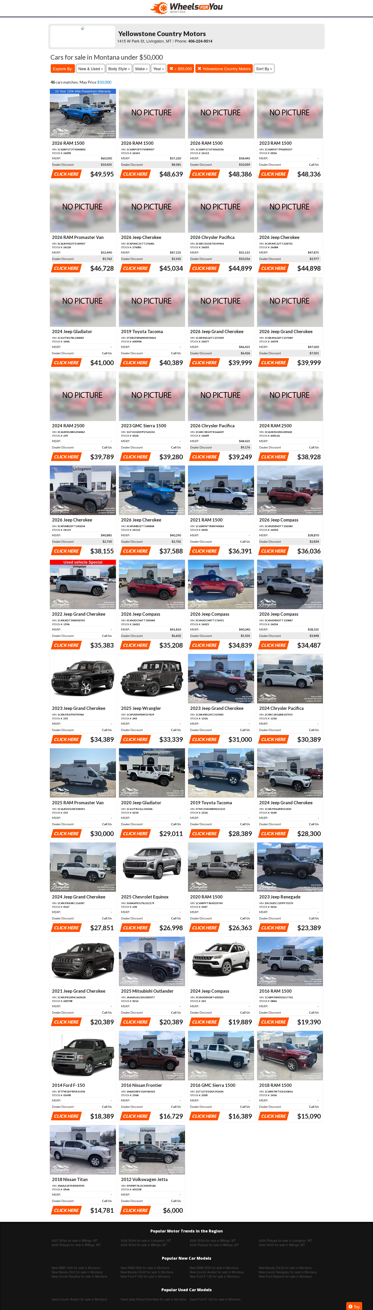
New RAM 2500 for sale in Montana (214, 1267)
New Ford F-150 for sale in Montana (214, 1276)
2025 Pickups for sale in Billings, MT (214, 1245)
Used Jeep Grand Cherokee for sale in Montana (153, 1299)
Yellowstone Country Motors (226, 68)
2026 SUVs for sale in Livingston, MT (146, 1240)
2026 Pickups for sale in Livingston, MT (285, 1240)
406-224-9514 (200, 41)
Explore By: (63, 68)
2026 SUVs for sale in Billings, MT (213, 1240)
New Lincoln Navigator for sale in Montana (288, 1272)
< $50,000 (182, 68)
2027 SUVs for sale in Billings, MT (75, 1240)
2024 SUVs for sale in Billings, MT (282, 1245)
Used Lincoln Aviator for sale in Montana (79, 1299)
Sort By (263, 68)
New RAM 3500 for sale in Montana (145, 1267)
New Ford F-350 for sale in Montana (145, 1276)
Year (157, 68)
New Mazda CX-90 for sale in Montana (147, 1272)
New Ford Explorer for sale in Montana (285, 1276)
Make (140, 68)
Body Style (118, 68)
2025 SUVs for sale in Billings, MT (144, 1245)
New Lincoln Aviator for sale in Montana (217, 1272)
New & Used (89, 68)
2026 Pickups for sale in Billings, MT (76, 1245)
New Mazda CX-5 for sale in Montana (77, 1272)
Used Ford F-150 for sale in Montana (215, 1299)
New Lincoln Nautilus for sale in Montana (79, 1276)
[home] (186, 8)
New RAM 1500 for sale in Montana (76, 1267)
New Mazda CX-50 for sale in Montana (285, 1267)
